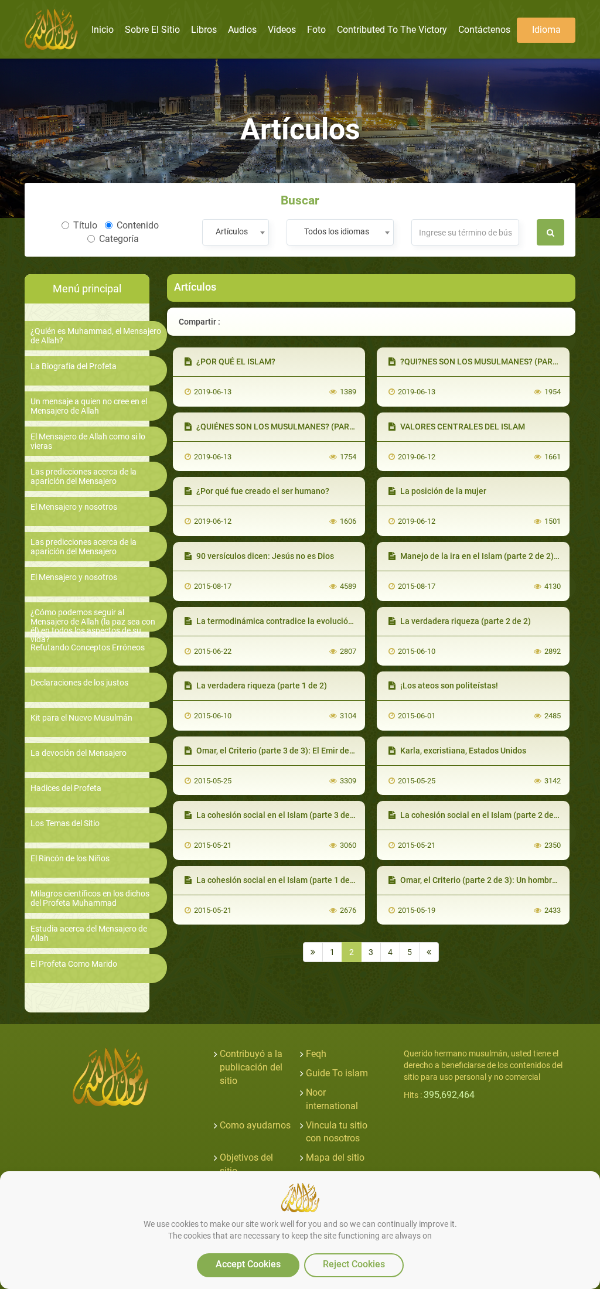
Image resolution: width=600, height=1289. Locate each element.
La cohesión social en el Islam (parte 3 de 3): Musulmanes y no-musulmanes (337, 815)
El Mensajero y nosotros (73, 507)
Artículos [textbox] (232, 231)
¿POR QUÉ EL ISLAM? (235, 361)
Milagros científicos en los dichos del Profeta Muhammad (89, 898)
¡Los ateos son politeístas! (448, 685)
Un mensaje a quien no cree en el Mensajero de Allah (88, 406)
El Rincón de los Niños (70, 858)
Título (85, 225)
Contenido (138, 225)
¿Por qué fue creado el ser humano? (262, 491)
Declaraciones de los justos (79, 682)
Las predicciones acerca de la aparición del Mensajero (83, 476)
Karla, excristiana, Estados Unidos (462, 750)
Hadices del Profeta (65, 788)
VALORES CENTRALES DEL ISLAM (461, 426)
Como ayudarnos (255, 1125)
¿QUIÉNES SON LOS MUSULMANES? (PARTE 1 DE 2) (291, 426)
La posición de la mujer (442, 491)
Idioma (546, 29)
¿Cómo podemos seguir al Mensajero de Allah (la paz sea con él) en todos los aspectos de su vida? (92, 626)
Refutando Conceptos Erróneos (87, 647)
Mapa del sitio (335, 1157)
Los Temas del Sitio (65, 823)
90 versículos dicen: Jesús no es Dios (264, 556)
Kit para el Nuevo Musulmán (81, 718)
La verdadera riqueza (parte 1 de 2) (261, 685)
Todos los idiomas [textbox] (336, 231)
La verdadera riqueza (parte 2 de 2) (464, 621)
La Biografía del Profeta (73, 366)
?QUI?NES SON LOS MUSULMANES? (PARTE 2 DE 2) (494, 361)
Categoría (119, 238)
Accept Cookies (248, 1264)
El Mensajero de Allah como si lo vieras (87, 441)
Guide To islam (337, 1073)
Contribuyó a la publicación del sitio (251, 1067)
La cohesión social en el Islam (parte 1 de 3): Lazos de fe (300, 880)
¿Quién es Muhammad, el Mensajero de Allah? (95, 336)
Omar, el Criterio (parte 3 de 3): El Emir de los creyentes (298, 750)
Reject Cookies (354, 1264)
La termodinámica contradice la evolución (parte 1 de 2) (299, 621)
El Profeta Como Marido (73, 964)
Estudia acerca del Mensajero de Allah (88, 933)
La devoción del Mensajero (78, 753)
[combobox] (235, 232)
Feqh (316, 1053)
